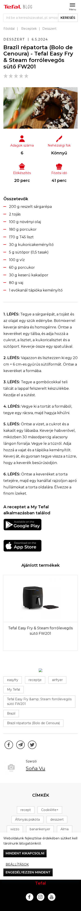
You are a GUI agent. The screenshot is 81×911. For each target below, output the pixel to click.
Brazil (11, 713)
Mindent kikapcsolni (25, 853)
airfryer (57, 680)
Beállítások (17, 864)
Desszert (49, 29)
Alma (65, 829)
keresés (68, 18)
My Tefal (13, 690)
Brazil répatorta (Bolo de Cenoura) (33, 723)
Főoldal (9, 29)
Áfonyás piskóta (27, 819)
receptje (35, 680)
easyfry (12, 680)
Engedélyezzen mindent (28, 872)
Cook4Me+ (49, 810)
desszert (57, 819)
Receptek (29, 29)
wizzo (14, 829)
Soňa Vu (35, 768)
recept (25, 810)
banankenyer (40, 829)
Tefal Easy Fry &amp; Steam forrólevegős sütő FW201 (39, 701)
